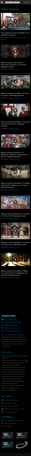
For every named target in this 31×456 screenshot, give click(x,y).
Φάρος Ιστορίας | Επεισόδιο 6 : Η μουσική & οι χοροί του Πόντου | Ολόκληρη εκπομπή (15, 124)
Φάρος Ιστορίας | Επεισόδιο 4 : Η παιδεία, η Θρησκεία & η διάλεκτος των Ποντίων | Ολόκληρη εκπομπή (15, 185)
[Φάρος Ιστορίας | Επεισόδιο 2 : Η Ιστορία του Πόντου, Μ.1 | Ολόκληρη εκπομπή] (15, 230)
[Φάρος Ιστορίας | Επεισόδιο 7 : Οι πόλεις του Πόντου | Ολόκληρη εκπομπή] (15, 81)
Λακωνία (3, 39)
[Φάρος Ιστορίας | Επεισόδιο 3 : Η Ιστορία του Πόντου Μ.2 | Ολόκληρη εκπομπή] (15, 202)
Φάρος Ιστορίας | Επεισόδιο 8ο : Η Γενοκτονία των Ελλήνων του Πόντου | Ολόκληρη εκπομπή (14, 65)
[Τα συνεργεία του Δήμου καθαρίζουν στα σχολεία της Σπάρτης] (15, 21)
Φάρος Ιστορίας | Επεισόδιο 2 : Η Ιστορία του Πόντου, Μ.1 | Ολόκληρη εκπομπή (15, 243)
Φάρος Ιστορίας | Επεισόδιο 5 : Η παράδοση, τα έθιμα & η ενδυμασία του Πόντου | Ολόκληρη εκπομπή (14, 155)
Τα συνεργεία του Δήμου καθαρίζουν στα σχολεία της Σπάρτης (15, 34)
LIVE (27, 2)
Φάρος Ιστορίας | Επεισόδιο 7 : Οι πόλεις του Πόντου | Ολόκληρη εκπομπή (15, 94)
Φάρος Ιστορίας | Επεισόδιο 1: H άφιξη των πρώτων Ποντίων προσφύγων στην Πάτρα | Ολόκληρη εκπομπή (14, 273)
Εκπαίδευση (14, 37)
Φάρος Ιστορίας (23, 37)
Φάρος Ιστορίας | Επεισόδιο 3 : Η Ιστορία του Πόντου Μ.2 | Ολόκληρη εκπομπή (15, 215)
